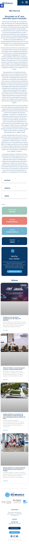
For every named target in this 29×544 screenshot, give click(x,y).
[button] (22, 2)
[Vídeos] (15, 194)
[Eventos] (15, 186)
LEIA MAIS (5, 330)
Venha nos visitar (14, 257)
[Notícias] (15, 178)
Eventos (7, 188)
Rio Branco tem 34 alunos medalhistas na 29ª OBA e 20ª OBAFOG (12, 319)
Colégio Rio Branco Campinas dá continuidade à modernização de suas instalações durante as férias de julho (14, 416)
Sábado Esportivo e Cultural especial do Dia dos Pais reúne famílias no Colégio (14, 469)
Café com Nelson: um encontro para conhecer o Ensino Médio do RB (14, 368)
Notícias (7, 180)
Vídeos (6, 196)
